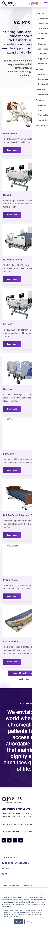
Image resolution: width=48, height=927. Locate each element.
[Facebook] (15, 840)
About (5, 868)
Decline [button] (29, 922)
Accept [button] (18, 922)
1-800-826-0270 (10, 857)
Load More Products (24, 673)
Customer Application (15, 863)
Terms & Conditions (10, 885)
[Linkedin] (4, 840)
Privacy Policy (30, 885)
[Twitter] (9, 840)
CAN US (34, 3)
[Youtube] (20, 840)
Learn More (12, 150)
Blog (5, 873)
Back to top (24, 679)
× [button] (42, 893)
